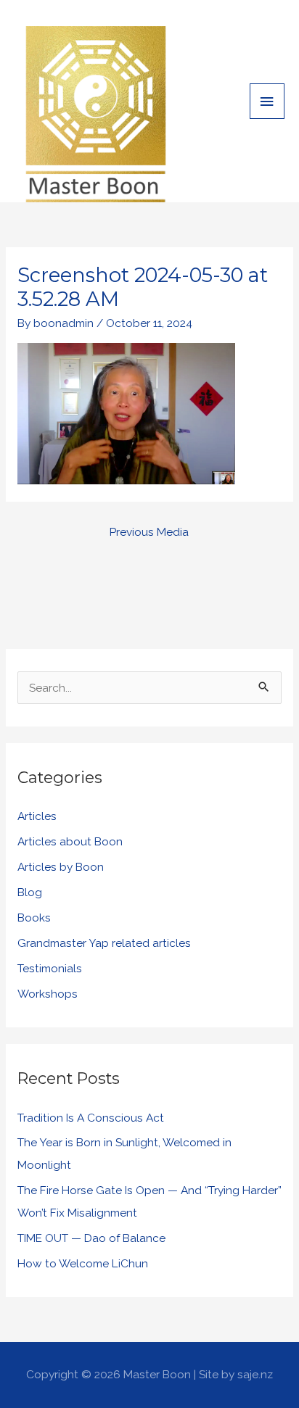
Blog (29, 892)
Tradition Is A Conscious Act (90, 1118)
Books (34, 917)
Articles (37, 816)
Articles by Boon (60, 867)
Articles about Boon (70, 841)
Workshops (47, 994)
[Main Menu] (267, 101)
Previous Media (149, 532)
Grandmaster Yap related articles (104, 943)
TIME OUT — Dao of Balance (91, 1238)
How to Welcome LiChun (82, 1263)
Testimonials (49, 968)
